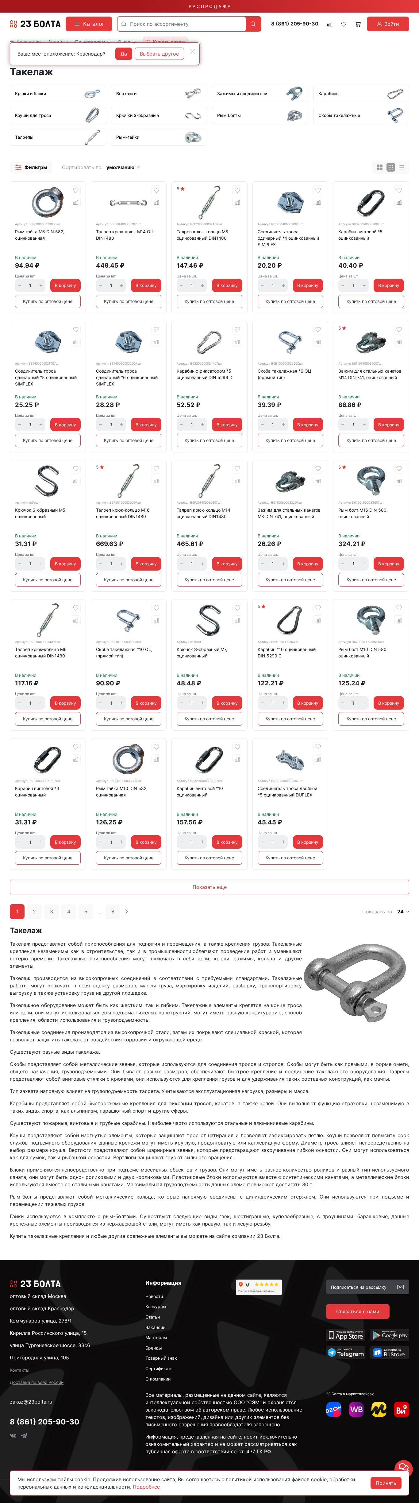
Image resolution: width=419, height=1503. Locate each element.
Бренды (153, 1347)
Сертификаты (159, 1368)
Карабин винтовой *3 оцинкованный (37, 791)
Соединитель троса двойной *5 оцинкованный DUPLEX (287, 791)
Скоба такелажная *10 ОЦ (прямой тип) (124, 652)
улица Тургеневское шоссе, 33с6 (50, 1345)
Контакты (19, 1370)
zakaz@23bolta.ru (31, 1402)
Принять (386, 1483)
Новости (154, 1296)
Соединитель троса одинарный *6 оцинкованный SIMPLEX (127, 377)
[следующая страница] (126, 911)
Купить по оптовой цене (47, 301)
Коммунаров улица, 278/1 (40, 1321)
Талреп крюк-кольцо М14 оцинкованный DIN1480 (203, 513)
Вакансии (155, 1327)
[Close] (192, 51)
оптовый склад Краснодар (42, 1308)
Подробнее (146, 1487)
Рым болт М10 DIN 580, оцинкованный (363, 652)
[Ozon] (333, 1409)
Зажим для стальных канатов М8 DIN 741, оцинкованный (289, 513)
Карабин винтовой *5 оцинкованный (360, 235)
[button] (31, 167)
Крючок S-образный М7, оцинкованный (202, 652)
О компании (158, 1378)
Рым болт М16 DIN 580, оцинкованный (363, 513)
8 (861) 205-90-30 (294, 24)
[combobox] (181, 24)
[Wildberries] (356, 1409)
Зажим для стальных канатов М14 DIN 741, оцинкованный (369, 374)
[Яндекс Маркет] (379, 1409)
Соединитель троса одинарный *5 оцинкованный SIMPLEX (46, 377)
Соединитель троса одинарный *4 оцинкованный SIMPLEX (288, 238)
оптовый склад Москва (38, 1296)
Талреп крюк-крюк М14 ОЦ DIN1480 (125, 235)
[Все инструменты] (401, 1409)
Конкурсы (155, 1306)
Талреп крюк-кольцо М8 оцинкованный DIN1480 (202, 235)
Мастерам (156, 1337)
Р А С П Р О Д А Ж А (209, 6)
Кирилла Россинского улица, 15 (48, 1333)
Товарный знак (161, 1358)
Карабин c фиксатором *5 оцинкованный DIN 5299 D (205, 374)
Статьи (152, 1316)
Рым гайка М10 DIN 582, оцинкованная (122, 791)
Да (124, 54)
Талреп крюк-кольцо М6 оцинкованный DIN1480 (41, 652)
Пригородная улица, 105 (39, 1357)
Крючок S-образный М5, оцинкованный (41, 513)
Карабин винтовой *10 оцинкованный (200, 791)
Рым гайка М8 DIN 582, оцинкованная (39, 235)
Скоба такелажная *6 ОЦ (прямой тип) (284, 374)
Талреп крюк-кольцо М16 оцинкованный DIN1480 (123, 513)
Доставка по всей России (36, 1382)
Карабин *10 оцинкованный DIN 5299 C (287, 652)
